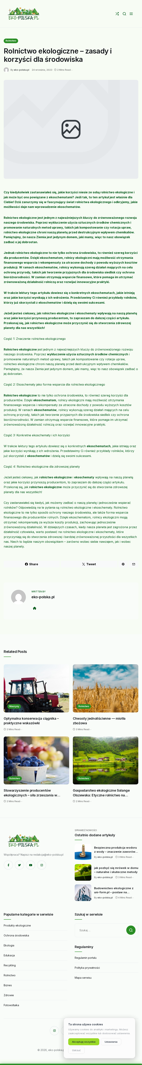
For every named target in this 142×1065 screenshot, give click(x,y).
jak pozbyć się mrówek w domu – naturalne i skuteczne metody (116, 870)
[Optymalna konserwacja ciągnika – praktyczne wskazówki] (36, 688)
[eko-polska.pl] (24, 14)
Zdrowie (9, 995)
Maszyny (14, 706)
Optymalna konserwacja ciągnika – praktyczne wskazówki (31, 721)
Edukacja (9, 955)
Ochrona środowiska (16, 935)
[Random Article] (117, 14)
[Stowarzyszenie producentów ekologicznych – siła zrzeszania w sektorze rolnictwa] (36, 760)
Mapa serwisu (83, 977)
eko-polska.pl (21, 69)
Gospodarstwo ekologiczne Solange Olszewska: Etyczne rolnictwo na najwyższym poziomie (101, 793)
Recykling (10, 965)
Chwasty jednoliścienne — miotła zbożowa (99, 721)
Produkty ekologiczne (17, 925)
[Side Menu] (131, 13)
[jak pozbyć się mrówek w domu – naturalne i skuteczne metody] (83, 872)
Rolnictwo (11, 40)
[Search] (124, 13)
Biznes (8, 985)
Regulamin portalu (86, 957)
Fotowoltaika (11, 1005)
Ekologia (9, 945)
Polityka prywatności (87, 967)
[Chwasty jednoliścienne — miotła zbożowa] (105, 688)
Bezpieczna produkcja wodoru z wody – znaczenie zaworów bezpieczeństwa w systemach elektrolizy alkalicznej (115, 850)
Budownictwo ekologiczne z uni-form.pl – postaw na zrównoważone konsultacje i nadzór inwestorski (114, 890)
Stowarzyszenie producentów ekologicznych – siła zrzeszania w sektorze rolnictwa (30, 793)
